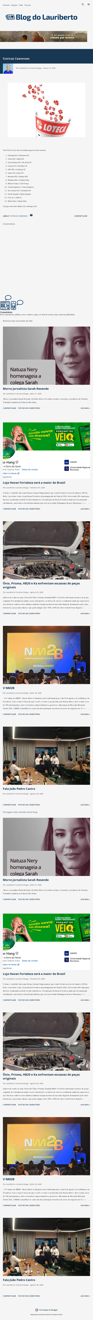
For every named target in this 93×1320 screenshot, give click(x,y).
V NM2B (8, 688)
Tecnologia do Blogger (48, 1310)
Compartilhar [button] (80, 216)
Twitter (21, 5)
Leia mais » (85, 408)
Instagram (14, 5)
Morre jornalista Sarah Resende (26, 389)
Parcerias (28, 5)
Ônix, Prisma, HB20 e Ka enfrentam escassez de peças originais (41, 585)
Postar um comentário (29, 408)
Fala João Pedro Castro (19, 789)
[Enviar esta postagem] (31, 216)
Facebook (6, 5)
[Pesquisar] (82, 4)
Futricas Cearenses (19, 216)
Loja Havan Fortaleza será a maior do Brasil (34, 483)
